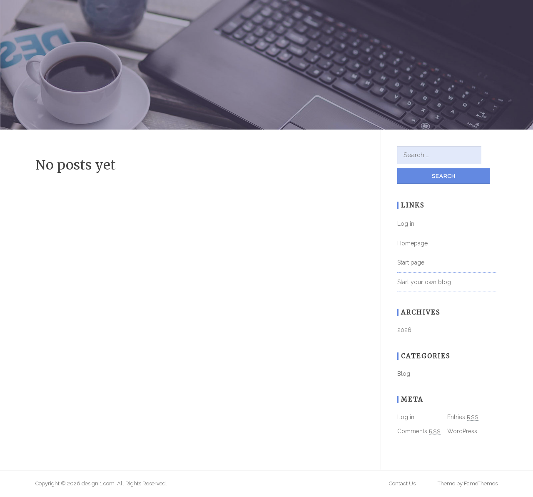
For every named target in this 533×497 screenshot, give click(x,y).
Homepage (412, 243)
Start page (410, 262)
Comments (419, 431)
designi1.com (98, 483)
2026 (404, 330)
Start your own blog (424, 282)
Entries (462, 417)
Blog (403, 373)
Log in (405, 223)
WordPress (462, 431)
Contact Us (402, 483)
